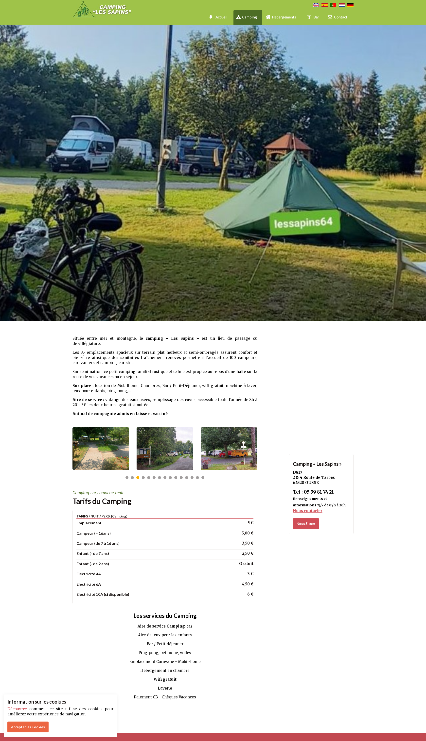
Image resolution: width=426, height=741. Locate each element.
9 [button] (170, 477)
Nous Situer (306, 523)
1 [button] (126, 477)
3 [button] (137, 477)
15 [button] (202, 477)
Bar (316, 17)
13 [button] (192, 477)
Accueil (221, 17)
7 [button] (159, 477)
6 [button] (154, 477)
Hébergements (284, 17)
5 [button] (148, 477)
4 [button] (143, 477)
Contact (340, 17)
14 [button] (197, 477)
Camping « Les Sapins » (317, 464)
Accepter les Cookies (28, 727)
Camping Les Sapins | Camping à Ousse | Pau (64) (109, 12)
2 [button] (132, 477)
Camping (249, 17)
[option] (101, 448)
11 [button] (181, 477)
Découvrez (17, 709)
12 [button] (186, 477)
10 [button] (175, 477)
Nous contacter (307, 510)
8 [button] (164, 477)
